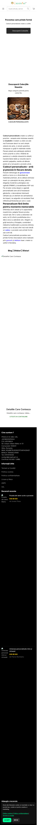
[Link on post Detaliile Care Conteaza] (18, 330)
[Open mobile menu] (3, 9)
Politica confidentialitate (10, 476)
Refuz (16, 820)
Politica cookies (7, 472)
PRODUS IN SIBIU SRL (9, 437)
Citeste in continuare (19, 416)
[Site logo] (18, 3)
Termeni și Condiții (8, 468)
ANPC (3, 483)
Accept (7, 820)
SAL (2, 487)
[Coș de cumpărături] (34, 9)
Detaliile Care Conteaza (18, 409)
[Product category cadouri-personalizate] (18, 110)
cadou (7, 230)
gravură (9, 240)
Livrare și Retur (7, 479)
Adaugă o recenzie (9, 801)
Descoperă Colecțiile (20, 31)
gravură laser (25, 173)
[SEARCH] (28, 9)
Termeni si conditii (8, 815)
